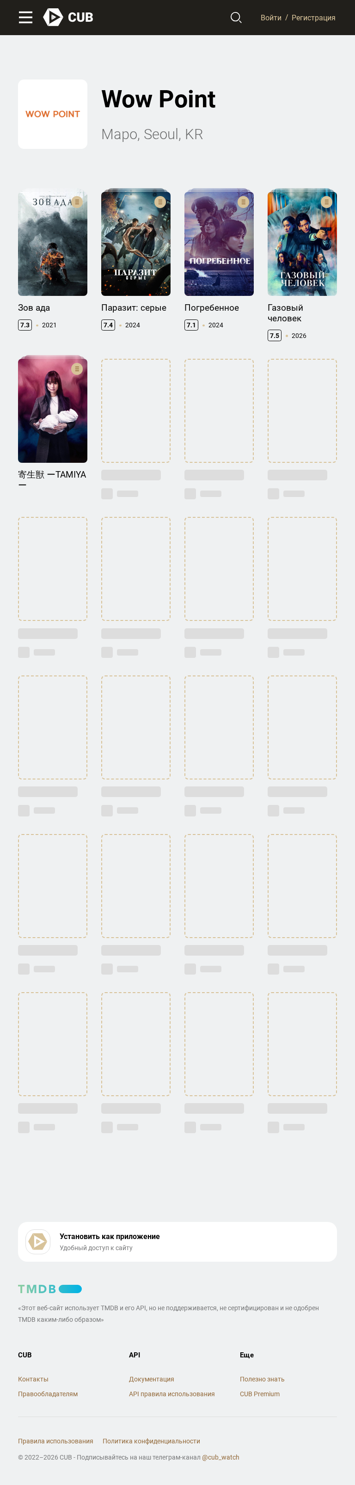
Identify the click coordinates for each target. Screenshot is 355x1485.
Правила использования (55, 1441)
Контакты (33, 1379)
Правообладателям (48, 1394)
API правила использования (172, 1394)
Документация (151, 1379)
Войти (271, 17)
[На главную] (68, 17)
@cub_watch (220, 1457)
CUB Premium (260, 1394)
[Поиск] (236, 17)
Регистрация (314, 17)
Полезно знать (262, 1379)
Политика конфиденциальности (151, 1441)
